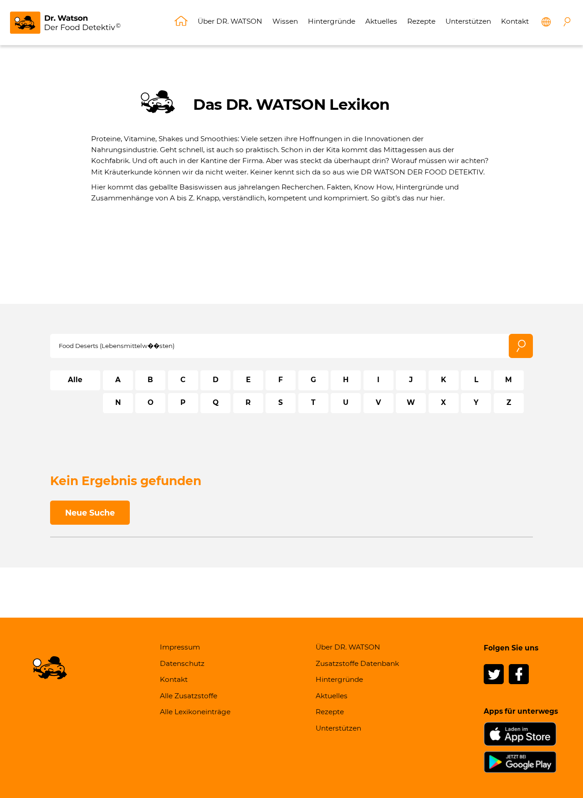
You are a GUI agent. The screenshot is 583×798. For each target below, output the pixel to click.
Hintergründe (331, 21)
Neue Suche (90, 512)
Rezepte (421, 21)
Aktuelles (381, 21)
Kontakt (515, 21)
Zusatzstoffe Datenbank (357, 663)
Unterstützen (468, 21)
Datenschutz (182, 663)
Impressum (180, 647)
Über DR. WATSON (230, 21)
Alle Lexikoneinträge (195, 711)
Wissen (285, 21)
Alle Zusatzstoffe (188, 695)
